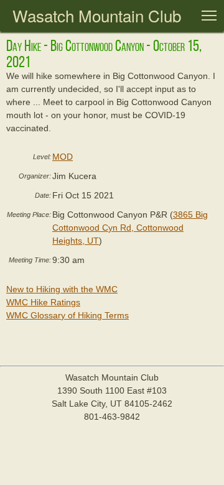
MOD (62, 157)
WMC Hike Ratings (43, 302)
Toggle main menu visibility (209, 15)
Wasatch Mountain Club (96, 15)
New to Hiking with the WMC (62, 289)
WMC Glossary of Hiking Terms (67, 315)
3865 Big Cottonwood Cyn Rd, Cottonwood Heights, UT (130, 228)
